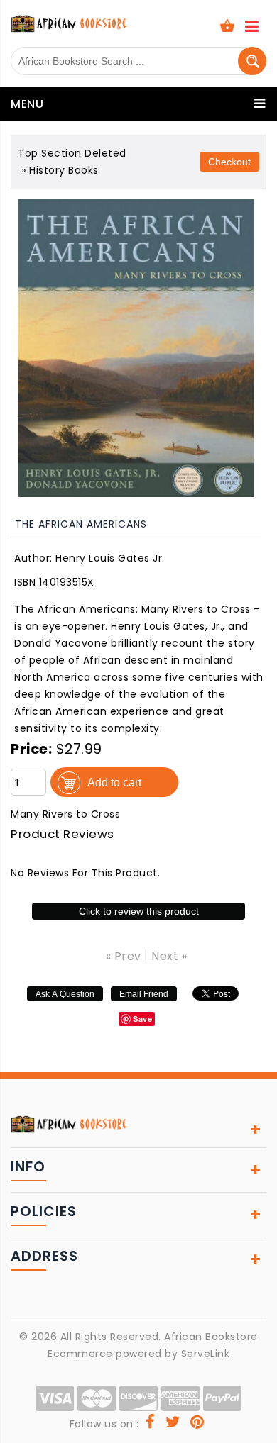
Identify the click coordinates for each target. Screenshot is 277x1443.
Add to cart (114, 782)
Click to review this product (139, 911)
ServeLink (205, 1354)
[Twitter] (173, 1424)
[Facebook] (150, 1424)
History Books (64, 170)
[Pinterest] (197, 1424)
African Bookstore (211, 1337)
